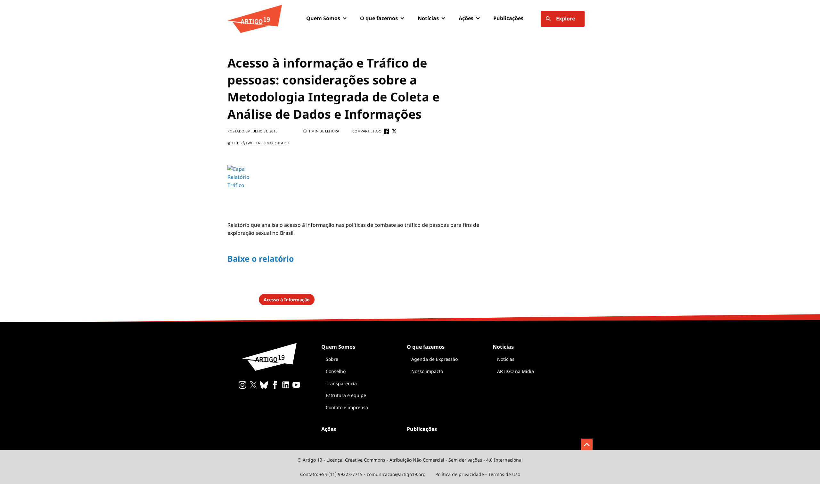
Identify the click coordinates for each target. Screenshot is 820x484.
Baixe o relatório (260, 258)
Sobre (332, 359)
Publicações (508, 18)
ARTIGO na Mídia (515, 371)
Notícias (505, 359)
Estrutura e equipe (346, 395)
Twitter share (394, 131)
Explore (565, 18)
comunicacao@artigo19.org (396, 474)
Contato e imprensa (347, 407)
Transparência (341, 383)
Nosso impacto (427, 371)
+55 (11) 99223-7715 (341, 474)
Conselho (336, 371)
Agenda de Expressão (434, 359)
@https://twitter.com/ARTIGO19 (258, 142)
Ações (466, 18)
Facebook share (386, 131)
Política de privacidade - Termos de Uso (477, 474)
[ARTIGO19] (254, 19)
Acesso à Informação (287, 300)
